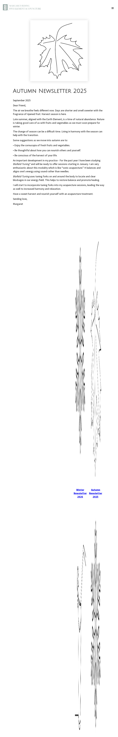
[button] (112, 8)
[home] (22, 7)
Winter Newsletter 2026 (80, 493)
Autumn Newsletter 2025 (95, 493)
